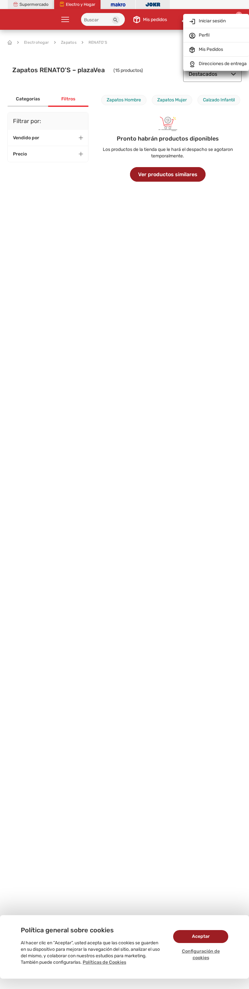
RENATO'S (98, 42)
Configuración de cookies (201, 955)
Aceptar (201, 936)
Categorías (28, 99)
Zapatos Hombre (124, 100)
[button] (116, 20)
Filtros (68, 99)
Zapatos (69, 42)
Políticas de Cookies (104, 962)
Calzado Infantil (219, 100)
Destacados (203, 74)
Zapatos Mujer (172, 100)
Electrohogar (36, 42)
